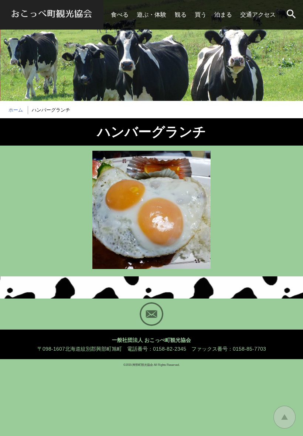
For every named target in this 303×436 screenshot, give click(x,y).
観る (181, 14)
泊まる (223, 14)
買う (201, 14)
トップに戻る (284, 417)
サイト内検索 (292, 15)
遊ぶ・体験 (151, 14)
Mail (151, 314)
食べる (120, 14)
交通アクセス (258, 14)
